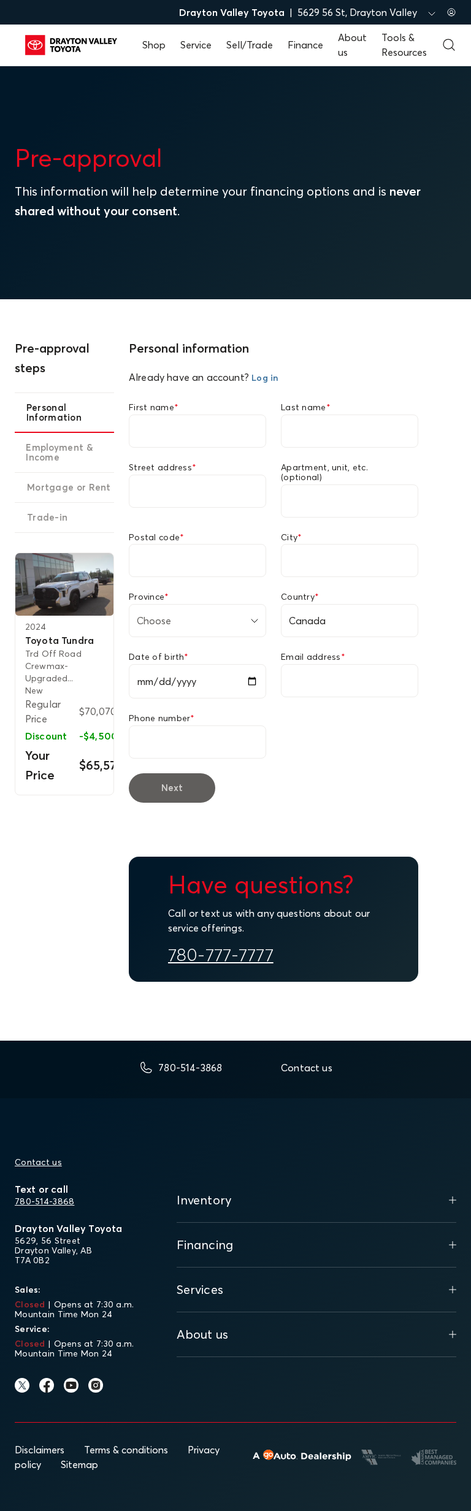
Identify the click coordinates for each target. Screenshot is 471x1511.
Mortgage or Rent (69, 487)
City (291, 537)
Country (300, 597)
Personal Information (54, 412)
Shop (154, 45)
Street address (162, 467)
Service (196, 45)
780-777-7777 (221, 954)
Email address (313, 657)
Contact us (38, 1162)
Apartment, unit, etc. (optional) (324, 472)
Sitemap (79, 1464)
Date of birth (158, 657)
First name (153, 407)
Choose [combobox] (154, 620)
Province (149, 597)
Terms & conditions (126, 1450)
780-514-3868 (44, 1201)
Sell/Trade (249, 45)
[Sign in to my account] (451, 12)
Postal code (156, 537)
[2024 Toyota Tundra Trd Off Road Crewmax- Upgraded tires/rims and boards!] (64, 584)
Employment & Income (59, 452)
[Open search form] (449, 44)
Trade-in (47, 517)
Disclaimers (39, 1450)
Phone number (162, 718)
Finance (305, 45)
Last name (306, 407)
